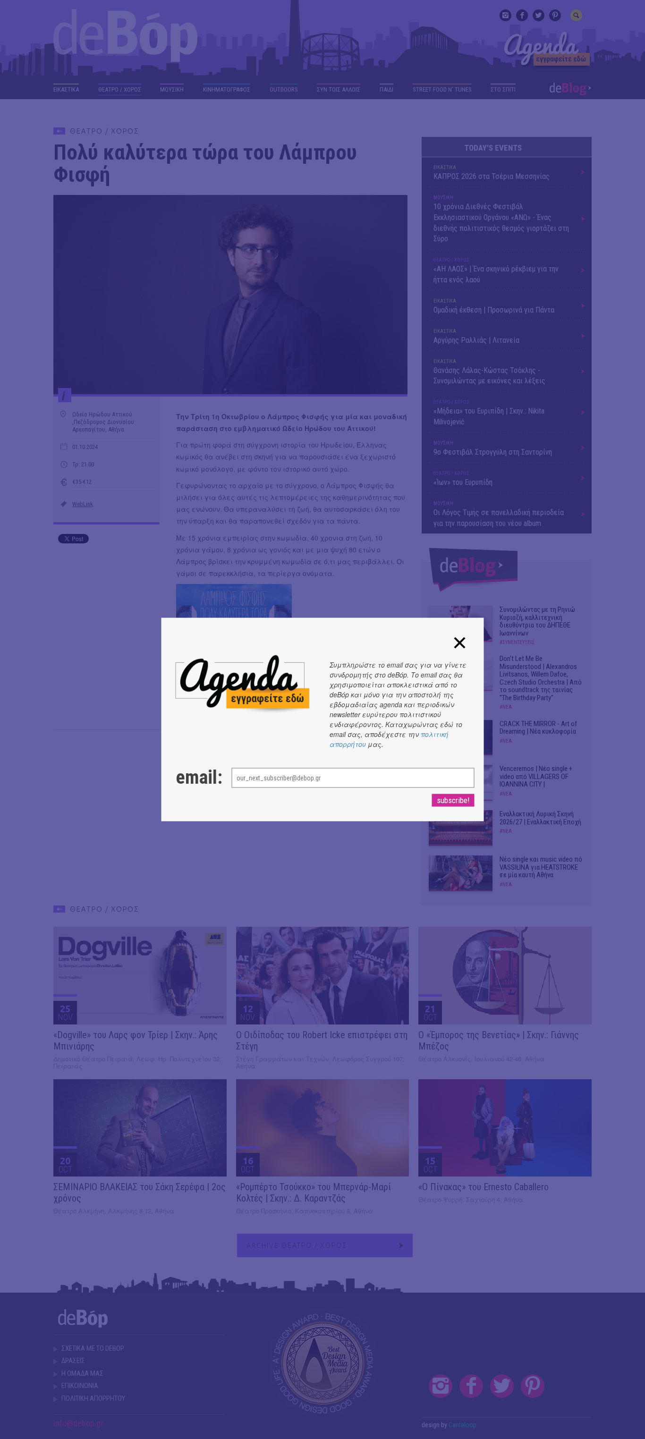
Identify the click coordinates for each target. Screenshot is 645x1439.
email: (194, 777)
